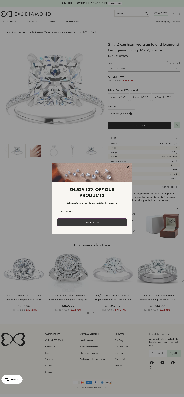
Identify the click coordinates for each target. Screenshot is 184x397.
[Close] (128, 166)
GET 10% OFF (92, 222)
